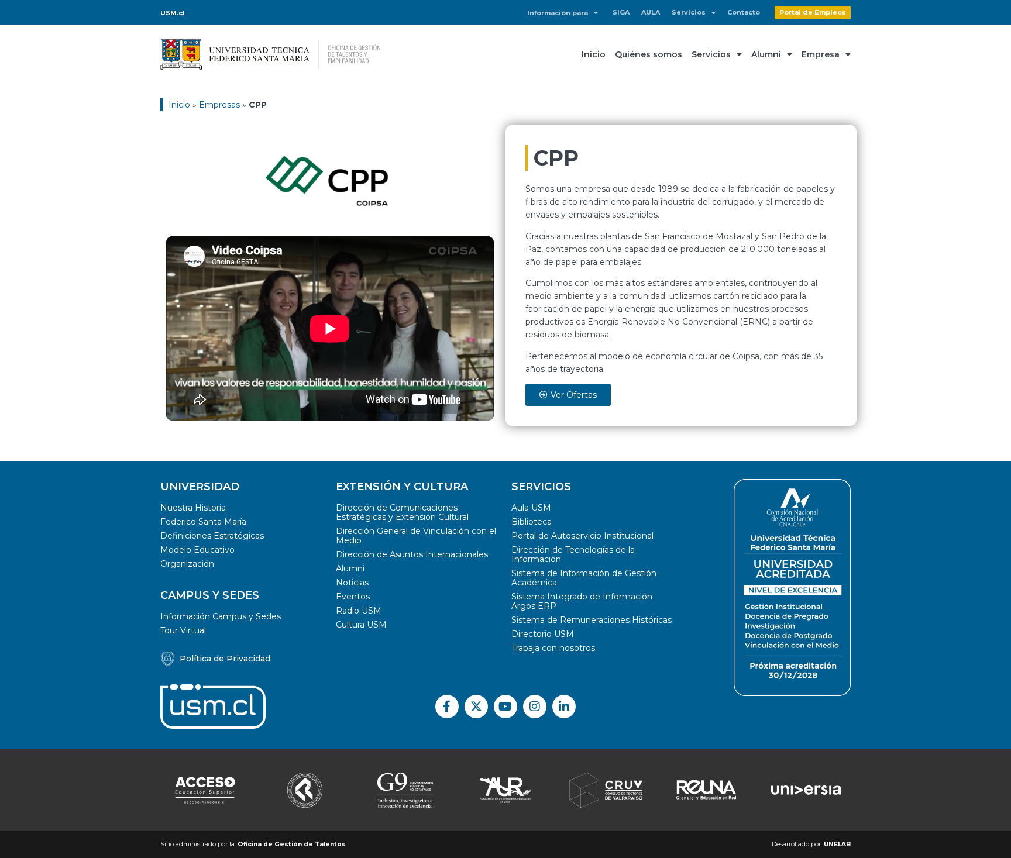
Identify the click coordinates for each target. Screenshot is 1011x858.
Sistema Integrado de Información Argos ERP (581, 601)
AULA (650, 12)
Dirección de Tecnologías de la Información (573, 554)
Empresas (219, 104)
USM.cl (172, 13)
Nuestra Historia (193, 507)
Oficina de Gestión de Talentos (292, 844)
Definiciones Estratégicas (212, 535)
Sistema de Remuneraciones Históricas (591, 620)
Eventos (353, 596)
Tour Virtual (183, 630)
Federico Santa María (203, 521)
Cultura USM (361, 624)
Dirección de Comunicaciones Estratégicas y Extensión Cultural (402, 512)
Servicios (689, 12)
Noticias (352, 582)
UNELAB (837, 844)
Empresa (821, 54)
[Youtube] (505, 706)
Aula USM (531, 507)
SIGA (621, 12)
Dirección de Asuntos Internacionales (412, 554)
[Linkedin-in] (564, 706)
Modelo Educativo (197, 550)
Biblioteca (531, 521)
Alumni (766, 54)
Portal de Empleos (812, 12)
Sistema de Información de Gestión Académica (583, 578)
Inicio (594, 54)
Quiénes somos (648, 54)
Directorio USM (542, 634)
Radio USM (358, 610)
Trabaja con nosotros (553, 648)
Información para (557, 13)
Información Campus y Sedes (220, 616)
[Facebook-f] (447, 706)
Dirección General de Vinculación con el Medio (416, 536)
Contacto (743, 12)
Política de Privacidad (225, 658)
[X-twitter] (476, 706)
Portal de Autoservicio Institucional (582, 535)
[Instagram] (534, 706)
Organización (187, 564)
